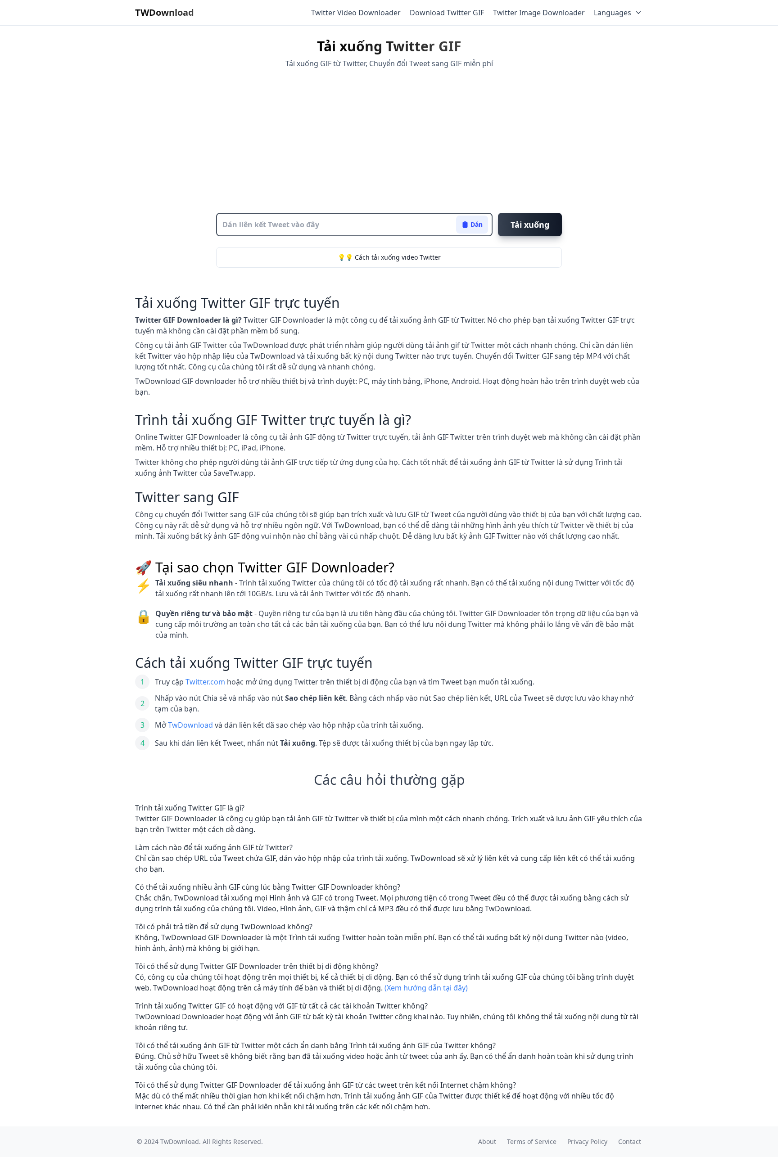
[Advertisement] (389, 141)
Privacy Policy (587, 1141)
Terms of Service (531, 1141)
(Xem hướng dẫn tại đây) (426, 988)
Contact (629, 1141)
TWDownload (164, 12)
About (487, 1141)
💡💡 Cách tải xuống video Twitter (389, 257)
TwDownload (190, 725)
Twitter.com (205, 682)
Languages (612, 13)
